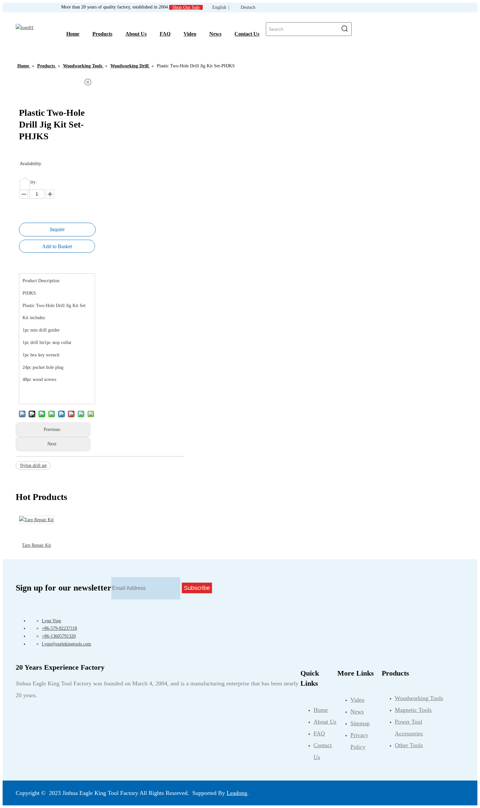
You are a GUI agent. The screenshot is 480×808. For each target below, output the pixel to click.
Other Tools (409, 745)
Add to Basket (57, 246)
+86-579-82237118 (59, 628)
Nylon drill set (33, 465)
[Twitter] (263, 791)
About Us (324, 721)
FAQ (319, 733)
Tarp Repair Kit (36, 545)
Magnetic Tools (413, 710)
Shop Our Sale (186, 7)
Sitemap (360, 723)
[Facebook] (250, 791)
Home (320, 710)
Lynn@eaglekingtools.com (66, 644)
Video (357, 699)
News (357, 711)
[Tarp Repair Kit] (36, 520)
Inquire (57, 229)
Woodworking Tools (419, 698)
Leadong (237, 793)
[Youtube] (270, 791)
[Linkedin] (257, 791)
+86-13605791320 (59, 636)
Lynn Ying (51, 620)
